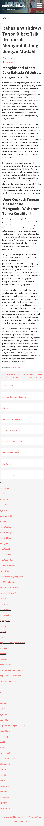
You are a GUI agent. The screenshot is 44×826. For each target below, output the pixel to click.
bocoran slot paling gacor (12, 442)
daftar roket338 (6, 516)
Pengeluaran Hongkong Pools (11, 576)
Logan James (9, 62)
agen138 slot (5, 720)
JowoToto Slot (5, 549)
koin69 (2, 747)
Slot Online (17, 368)
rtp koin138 (4, 786)
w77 (1, 687)
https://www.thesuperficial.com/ (12, 725)
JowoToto (4, 637)
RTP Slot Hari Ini (8, 475)
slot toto (3, 769)
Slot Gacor (6, 408)
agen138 (3, 714)
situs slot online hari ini (11, 453)
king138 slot (4, 488)
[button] (40, 4)
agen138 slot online (7, 758)
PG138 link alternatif (7, 593)
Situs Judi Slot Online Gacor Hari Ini (15, 397)
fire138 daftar (5, 610)
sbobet (3, 654)
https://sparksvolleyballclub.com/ (12, 643)
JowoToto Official (7, 554)
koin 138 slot (5, 753)
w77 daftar (4, 648)
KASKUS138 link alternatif (9, 587)
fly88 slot (3, 659)
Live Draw (4, 604)
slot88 (2, 780)
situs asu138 (5, 764)
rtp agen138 (5, 803)
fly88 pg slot (5, 621)
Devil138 (3, 599)
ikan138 (3, 521)
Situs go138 (4, 797)
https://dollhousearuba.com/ (11, 676)
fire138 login (5, 736)
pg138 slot (4, 709)
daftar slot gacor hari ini (9, 681)
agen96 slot (4, 510)
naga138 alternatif (7, 731)
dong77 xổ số (5, 665)
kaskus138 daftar (6, 505)
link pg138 (4, 543)
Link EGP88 (4, 571)
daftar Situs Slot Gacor (11, 430)
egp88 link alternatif (7, 565)
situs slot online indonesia (12, 419)
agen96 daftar (5, 615)
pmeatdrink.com (15, 5)
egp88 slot (4, 494)
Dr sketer (3, 698)
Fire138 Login (7, 386)
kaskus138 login (6, 527)
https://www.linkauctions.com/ (11, 670)
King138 (3, 626)
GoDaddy (26, 821)
